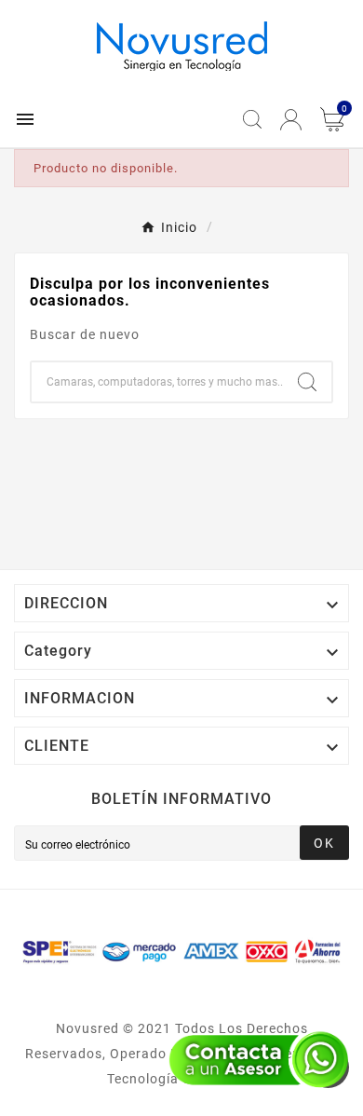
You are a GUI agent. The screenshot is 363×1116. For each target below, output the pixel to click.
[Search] (307, 382)
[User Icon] (291, 119)
